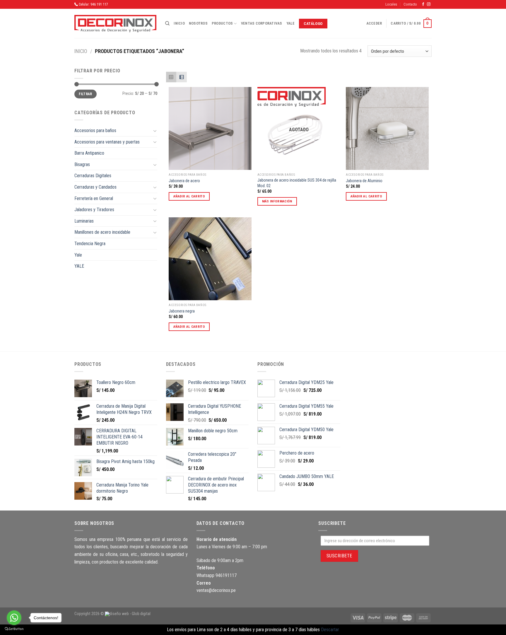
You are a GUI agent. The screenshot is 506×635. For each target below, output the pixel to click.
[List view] (181, 77)
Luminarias (84, 221)
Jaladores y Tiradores (94, 209)
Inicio (179, 23)
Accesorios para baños (95, 130)
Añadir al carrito (189, 196)
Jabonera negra (182, 311)
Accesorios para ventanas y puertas (107, 142)
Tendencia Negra (89, 243)
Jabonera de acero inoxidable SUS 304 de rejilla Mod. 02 (296, 183)
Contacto (410, 4)
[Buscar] (167, 23)
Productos (222, 23)
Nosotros (198, 23)
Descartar (330, 629)
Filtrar (85, 94)
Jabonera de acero (184, 180)
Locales (391, 4)
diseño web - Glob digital (130, 613)
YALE (79, 266)
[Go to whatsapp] (14, 617)
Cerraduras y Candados (95, 187)
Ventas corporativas (261, 23)
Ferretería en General (93, 198)
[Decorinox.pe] (115, 23)
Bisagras (82, 164)
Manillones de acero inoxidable (102, 232)
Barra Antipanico (89, 153)
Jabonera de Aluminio (364, 180)
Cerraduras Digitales (92, 175)
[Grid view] (171, 77)
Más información (277, 201)
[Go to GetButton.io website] (14, 629)
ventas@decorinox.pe (216, 590)
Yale (290, 23)
